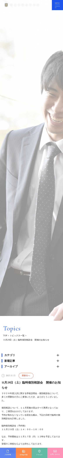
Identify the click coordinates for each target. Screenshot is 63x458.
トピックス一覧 (17, 335)
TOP (5, 335)
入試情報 (8, 454)
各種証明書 (24, 455)
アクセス (39, 455)
